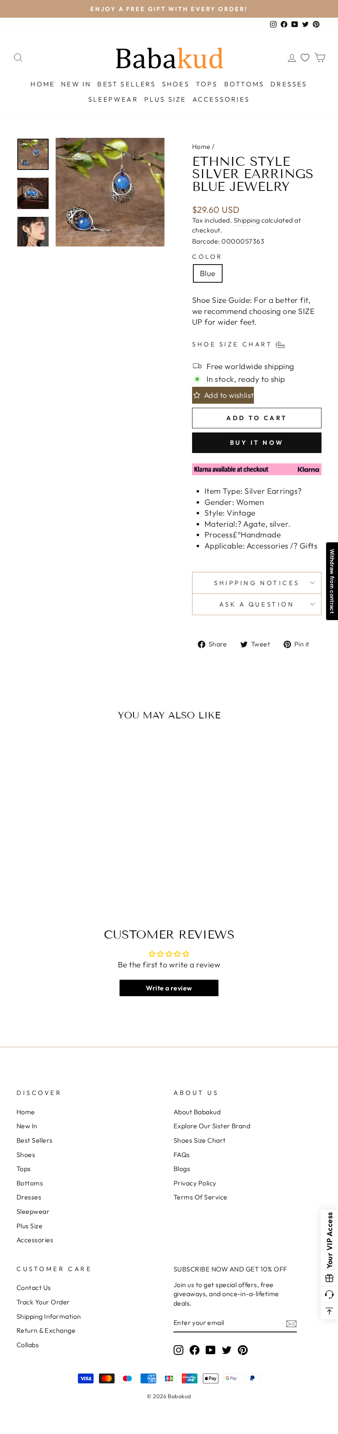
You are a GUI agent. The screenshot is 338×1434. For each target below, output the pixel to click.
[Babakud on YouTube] (211, 1350)
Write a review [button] (169, 988)
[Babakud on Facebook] (195, 1350)
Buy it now (257, 442)
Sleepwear (113, 99)
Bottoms (244, 84)
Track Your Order (43, 1302)
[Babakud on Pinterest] (243, 1350)
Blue (208, 273)
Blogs (182, 1168)
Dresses (288, 84)
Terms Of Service (201, 1197)
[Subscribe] (291, 1323)
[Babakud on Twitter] (227, 1350)
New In (76, 84)
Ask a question (257, 604)
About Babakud (197, 1112)
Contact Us (33, 1287)
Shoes (176, 84)
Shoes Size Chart (200, 1140)
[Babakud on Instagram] (178, 1350)
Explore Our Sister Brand (212, 1126)
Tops (207, 84)
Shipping (247, 220)
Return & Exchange (45, 1330)
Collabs (27, 1345)
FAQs (182, 1154)
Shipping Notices (257, 583)
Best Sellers (126, 84)
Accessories (221, 99)
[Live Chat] (329, 1294)
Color (207, 256)
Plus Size (165, 99)
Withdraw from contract (332, 581)
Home (43, 84)
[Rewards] (329, 1278)
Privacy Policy (195, 1183)
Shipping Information (48, 1316)
